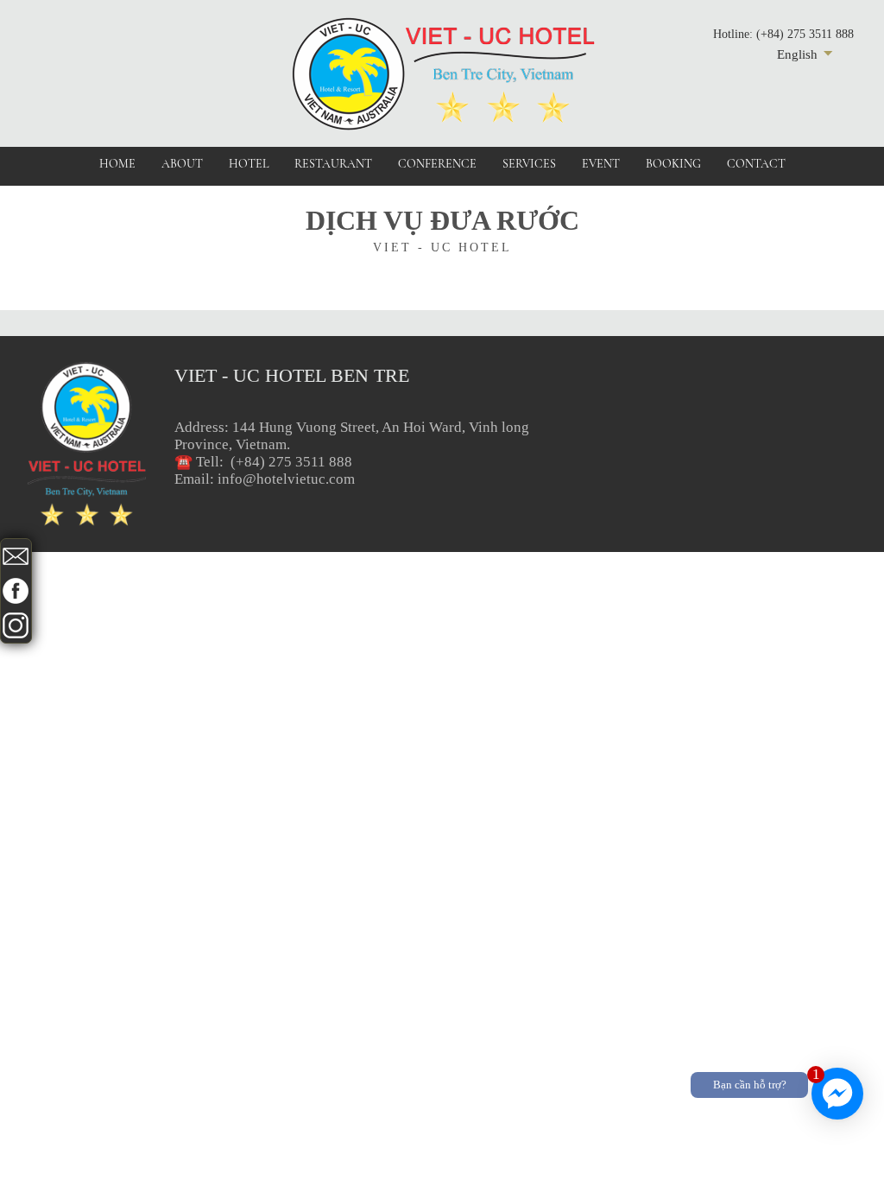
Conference (437, 163)
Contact (756, 163)
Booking (673, 163)
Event (601, 163)
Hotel (248, 163)
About (182, 163)
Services (529, 163)
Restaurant (333, 163)
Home (117, 163)
